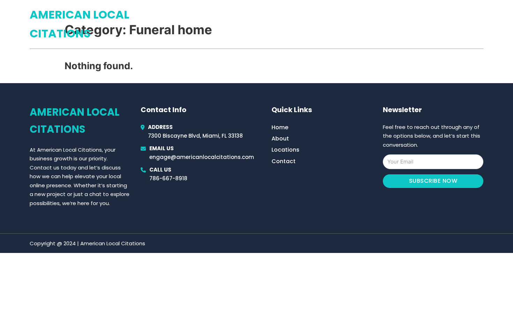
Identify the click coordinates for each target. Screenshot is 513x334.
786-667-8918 (168, 178)
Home (402, 24)
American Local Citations (79, 24)
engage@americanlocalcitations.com (201, 157)
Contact (284, 161)
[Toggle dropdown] (480, 24)
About (280, 139)
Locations (434, 24)
